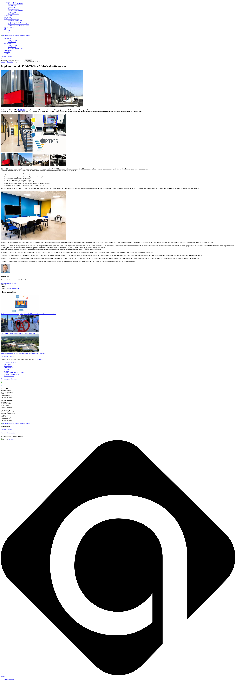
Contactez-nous (38, 359)
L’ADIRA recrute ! (13, 14)
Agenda (6, 53)
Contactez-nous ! (9, 27)
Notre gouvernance (13, 9)
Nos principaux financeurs (15, 10)
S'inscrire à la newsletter (8, 433)
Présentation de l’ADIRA (15, 4)
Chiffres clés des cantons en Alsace (18, 25)
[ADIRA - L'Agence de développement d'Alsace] (15, 35)
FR (5, 29)
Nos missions (12, 5)
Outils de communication (11, 374)
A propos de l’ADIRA (11, 2)
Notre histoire (12, 12)
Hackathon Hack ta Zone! (15, 48)
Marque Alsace (8, 50)
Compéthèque (8, 17)
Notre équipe (8, 15)
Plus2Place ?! (12, 42)
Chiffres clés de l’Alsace (15, 22)
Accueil (3, 62)
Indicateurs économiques (11, 19)
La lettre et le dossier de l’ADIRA (14, 372)
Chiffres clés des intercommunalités (18, 24)
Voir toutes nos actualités (8, 356)
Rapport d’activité (13, 7)
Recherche (4, 60)
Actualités (7, 52)
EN (9, 32)
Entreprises (7, 38)
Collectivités (8, 43)
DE (9, 30)
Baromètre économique (15, 20)
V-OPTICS (21, 110)
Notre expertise (12, 40)
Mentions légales (9, 679)
